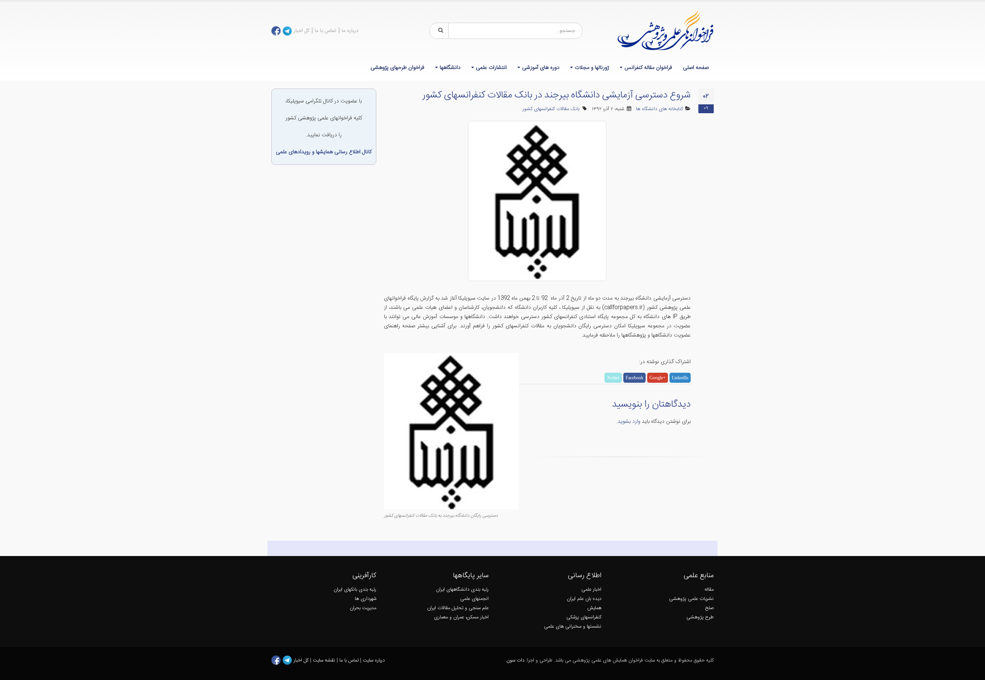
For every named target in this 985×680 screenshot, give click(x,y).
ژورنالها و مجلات (592, 67)
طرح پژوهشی (700, 617)
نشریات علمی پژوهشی (691, 599)
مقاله (709, 590)
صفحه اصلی (696, 67)
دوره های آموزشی (540, 67)
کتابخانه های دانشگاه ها (659, 109)
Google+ (657, 377)
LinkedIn (680, 377)
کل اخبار (301, 31)
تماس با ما (325, 31)
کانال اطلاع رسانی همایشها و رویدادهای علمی (324, 152)
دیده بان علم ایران (584, 599)
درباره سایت (374, 661)
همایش (594, 608)
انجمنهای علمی (474, 599)
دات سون (515, 661)
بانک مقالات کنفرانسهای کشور (551, 109)
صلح (709, 608)
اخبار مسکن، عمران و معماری (461, 617)
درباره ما (350, 31)
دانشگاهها (450, 67)
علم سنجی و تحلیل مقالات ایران (458, 608)
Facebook (634, 377)
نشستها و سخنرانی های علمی (572, 627)
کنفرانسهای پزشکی (583, 617)
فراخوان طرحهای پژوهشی (397, 67)
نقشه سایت (325, 661)
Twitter (613, 377)
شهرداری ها (365, 599)
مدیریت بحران (363, 608)
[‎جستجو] (439, 31)
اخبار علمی (591, 590)
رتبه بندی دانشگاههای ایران (462, 590)
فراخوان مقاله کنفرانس (648, 67)
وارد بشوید (629, 421)
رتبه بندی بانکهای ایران (355, 590)
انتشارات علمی (491, 67)
